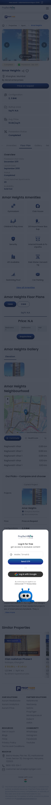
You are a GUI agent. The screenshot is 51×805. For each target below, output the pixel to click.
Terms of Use (19, 584)
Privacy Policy (31, 584)
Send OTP (25, 561)
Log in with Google (27, 574)
